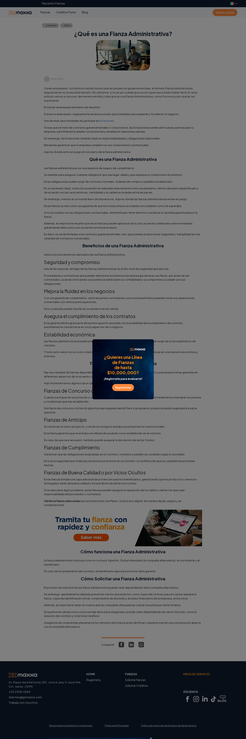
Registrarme (123, 387)
